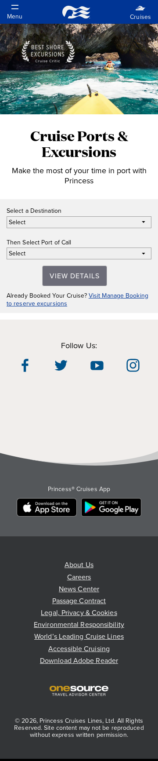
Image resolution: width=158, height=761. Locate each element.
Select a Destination (34, 211)
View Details (75, 276)
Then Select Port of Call (39, 243)
